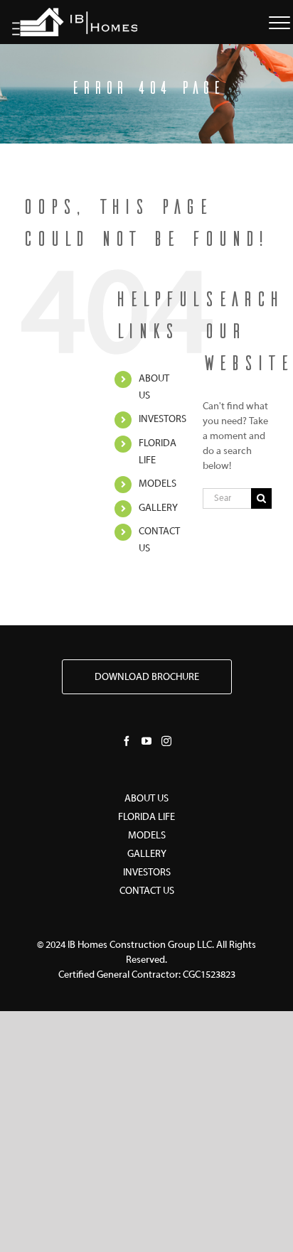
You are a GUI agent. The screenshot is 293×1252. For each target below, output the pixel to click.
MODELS (147, 836)
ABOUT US (146, 799)
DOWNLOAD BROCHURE (147, 677)
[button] (279, 20)
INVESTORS (162, 419)
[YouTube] (146, 741)
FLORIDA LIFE (146, 817)
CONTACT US (146, 891)
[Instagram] (166, 741)
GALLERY (158, 508)
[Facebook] (127, 741)
